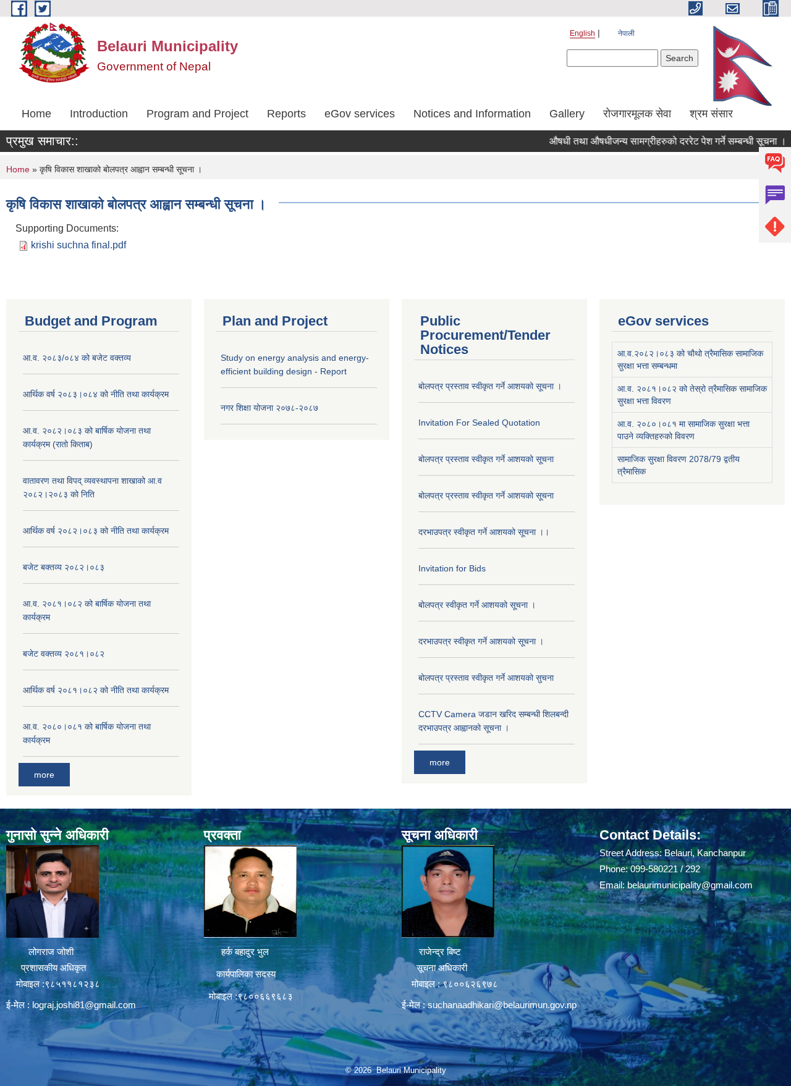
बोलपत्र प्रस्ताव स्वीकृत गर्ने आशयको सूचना (486, 459)
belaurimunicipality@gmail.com (690, 885)
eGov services (359, 113)
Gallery (567, 113)
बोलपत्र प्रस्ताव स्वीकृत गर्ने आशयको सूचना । (490, 386)
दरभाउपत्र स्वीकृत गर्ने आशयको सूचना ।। (483, 532)
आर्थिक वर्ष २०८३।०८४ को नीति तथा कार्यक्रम (96, 394)
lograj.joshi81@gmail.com (84, 1005)
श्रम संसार (711, 113)
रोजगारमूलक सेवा (637, 113)
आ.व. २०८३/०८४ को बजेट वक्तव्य (77, 358)
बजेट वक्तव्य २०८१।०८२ (63, 654)
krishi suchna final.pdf (78, 245)
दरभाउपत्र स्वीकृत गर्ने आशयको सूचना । (481, 641)
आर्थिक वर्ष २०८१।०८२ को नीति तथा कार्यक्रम (96, 690)
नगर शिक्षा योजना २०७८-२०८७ (269, 408)
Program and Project (197, 113)
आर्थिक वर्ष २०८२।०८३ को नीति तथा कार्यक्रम (96, 531)
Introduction (99, 113)
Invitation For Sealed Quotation (479, 422)
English (582, 33)
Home (36, 113)
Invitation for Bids (452, 568)
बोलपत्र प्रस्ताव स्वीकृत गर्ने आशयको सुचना (486, 678)
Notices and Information (472, 113)
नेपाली (626, 33)
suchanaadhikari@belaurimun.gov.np (502, 1005)
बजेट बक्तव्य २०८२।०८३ (63, 567)
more (44, 775)
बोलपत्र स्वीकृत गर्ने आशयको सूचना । (477, 605)
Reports (286, 113)
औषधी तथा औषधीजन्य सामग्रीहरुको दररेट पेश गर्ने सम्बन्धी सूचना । (646, 141)
